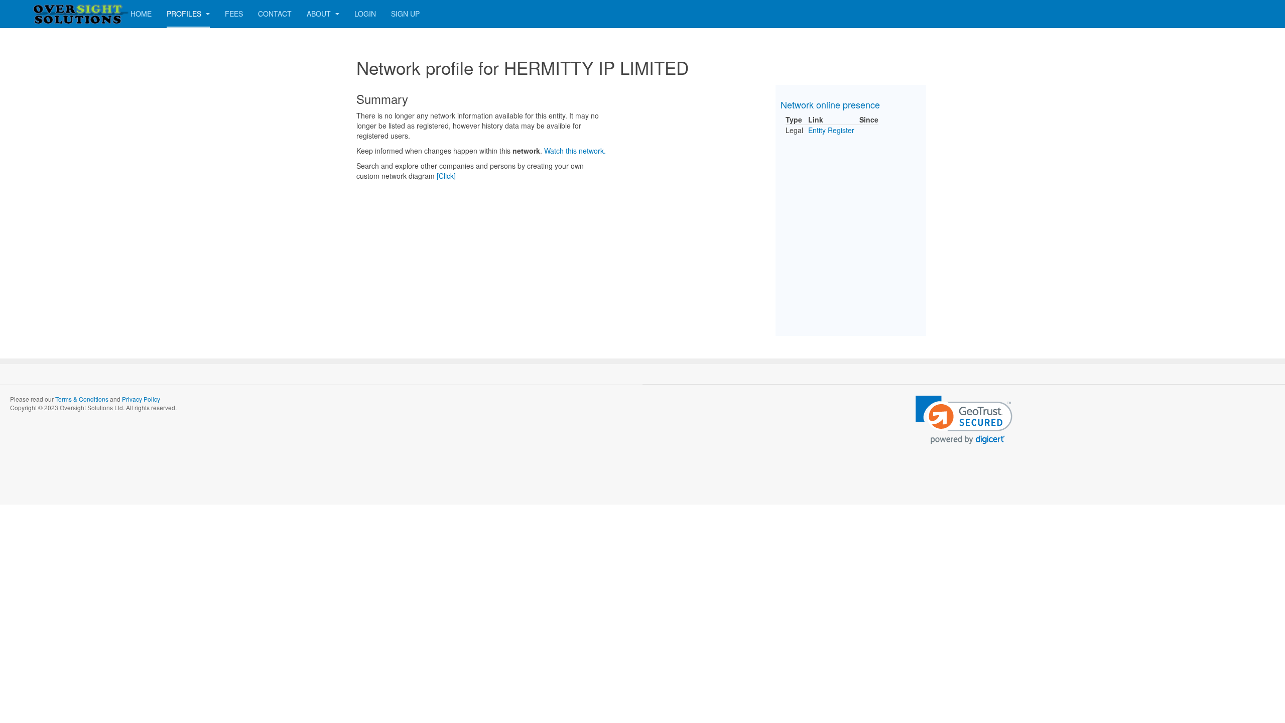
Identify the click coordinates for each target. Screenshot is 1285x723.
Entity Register (831, 130)
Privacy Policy (141, 399)
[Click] (446, 176)
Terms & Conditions (81, 399)
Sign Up (405, 14)
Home (141, 14)
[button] (964, 420)
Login (365, 14)
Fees (234, 14)
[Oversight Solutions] (50, 14)
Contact (275, 14)
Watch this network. (575, 151)
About (320, 14)
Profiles (185, 14)
